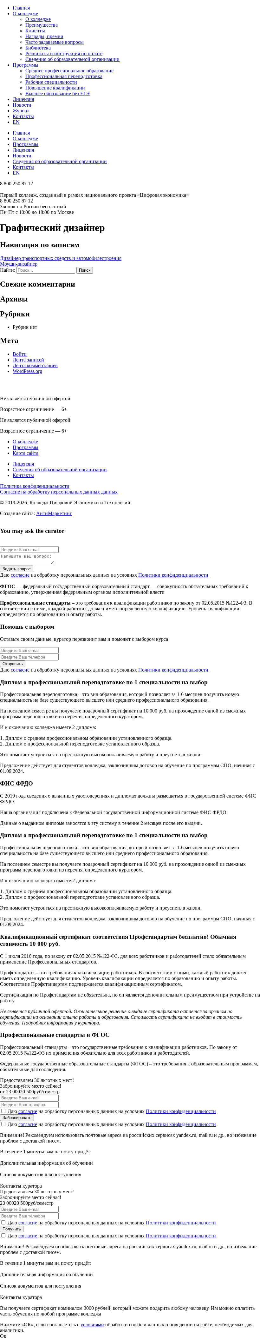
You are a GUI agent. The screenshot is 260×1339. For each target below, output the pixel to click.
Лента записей (28, 359)
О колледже (25, 13)
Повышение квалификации (55, 87)
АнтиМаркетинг (54, 513)
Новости (22, 105)
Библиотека (38, 47)
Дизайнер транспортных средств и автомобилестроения (60, 258)
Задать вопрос (17, 569)
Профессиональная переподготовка (63, 76)
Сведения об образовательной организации (72, 59)
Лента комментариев (35, 365)
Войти (20, 354)
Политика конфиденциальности (34, 486)
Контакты (23, 116)
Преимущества (41, 25)
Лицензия (23, 99)
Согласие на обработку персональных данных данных (59, 491)
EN (16, 122)
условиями (92, 1324)
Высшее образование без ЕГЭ (57, 93)
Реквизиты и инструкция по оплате (63, 53)
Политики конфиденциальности (173, 575)
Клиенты (35, 30)
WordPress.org (27, 371)
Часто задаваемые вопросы (54, 42)
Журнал (21, 110)
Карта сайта (25, 453)
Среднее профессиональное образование (69, 70)
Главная (21, 7)
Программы (25, 65)
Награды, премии (44, 36)
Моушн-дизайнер (18, 264)
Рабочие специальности (51, 82)
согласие (20, 575)
